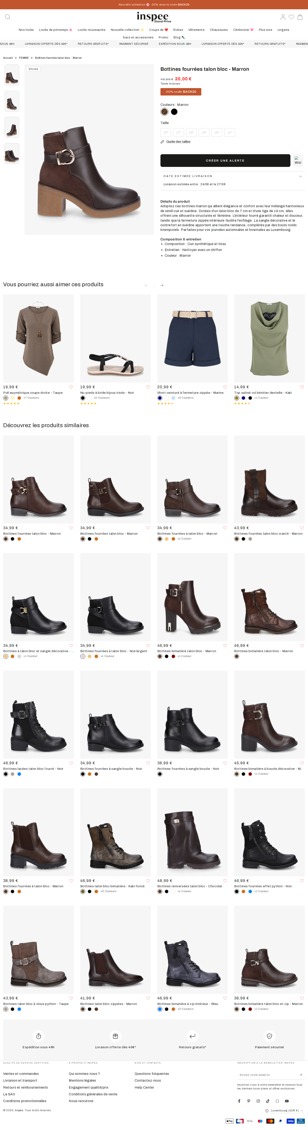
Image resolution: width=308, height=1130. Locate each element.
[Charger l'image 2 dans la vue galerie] (12, 101)
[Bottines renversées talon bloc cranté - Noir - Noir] (166, 891)
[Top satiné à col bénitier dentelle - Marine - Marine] (243, 398)
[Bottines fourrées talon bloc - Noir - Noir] (174, 112)
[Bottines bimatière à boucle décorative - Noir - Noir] (243, 774)
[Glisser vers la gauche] (29, 155)
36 (167, 134)
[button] (7, 17)
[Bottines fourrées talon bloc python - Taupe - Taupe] (12, 774)
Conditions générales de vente (93, 1094)
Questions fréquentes (152, 1073)
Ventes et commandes (21, 1073)
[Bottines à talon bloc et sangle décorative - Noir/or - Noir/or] (166, 538)
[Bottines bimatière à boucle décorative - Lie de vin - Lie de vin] (250, 774)
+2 (102, 397)
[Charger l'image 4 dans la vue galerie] (12, 153)
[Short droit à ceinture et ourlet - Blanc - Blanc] (166, 398)
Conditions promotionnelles (25, 1101)
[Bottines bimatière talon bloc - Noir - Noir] (89, 891)
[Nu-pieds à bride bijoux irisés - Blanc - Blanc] (89, 398)
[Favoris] (291, 17)
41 (231, 134)
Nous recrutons (81, 1101)
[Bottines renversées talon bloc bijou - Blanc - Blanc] (173, 891)
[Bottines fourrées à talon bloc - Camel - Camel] (173, 538)
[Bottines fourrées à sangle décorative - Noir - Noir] (89, 538)
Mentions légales (82, 1080)
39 (205, 134)
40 (218, 134)
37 (180, 134)
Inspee (19, 1110)
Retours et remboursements (25, 1087)
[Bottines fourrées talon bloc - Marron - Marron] (96, 774)
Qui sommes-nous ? (84, 1073)
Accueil (8, 57)
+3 (185, 397)
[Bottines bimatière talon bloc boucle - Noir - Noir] (243, 1009)
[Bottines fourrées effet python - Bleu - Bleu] (250, 891)
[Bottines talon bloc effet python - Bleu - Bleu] (19, 1009)
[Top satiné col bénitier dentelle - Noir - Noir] (250, 398)
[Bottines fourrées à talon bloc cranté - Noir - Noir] (12, 891)
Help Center (144, 1087)
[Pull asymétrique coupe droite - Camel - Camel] (19, 398)
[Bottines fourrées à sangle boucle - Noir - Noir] (12, 538)
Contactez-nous (148, 1080)
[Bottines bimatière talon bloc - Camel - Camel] (96, 891)
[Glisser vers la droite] (149, 155)
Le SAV (9, 1094)
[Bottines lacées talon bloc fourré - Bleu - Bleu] (19, 774)
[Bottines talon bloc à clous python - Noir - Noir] (12, 1009)
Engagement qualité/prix (88, 1087)
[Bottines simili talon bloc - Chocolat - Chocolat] (96, 1009)
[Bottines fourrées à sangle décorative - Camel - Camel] (96, 538)
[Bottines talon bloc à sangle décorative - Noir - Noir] (166, 656)
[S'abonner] (302, 1075)
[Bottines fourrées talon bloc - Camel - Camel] (19, 538)
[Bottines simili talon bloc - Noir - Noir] (89, 1009)
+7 (31, 397)
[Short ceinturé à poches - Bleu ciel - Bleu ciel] (173, 398)
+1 (261, 397)
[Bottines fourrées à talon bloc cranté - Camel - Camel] (19, 891)
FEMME (24, 57)
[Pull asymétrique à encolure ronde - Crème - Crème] (12, 398)
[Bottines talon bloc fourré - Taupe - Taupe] (250, 538)
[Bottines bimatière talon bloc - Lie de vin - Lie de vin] (173, 656)
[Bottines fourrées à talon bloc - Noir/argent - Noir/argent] (19, 656)
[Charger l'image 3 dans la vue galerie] (12, 127)
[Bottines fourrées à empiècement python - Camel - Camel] (243, 891)
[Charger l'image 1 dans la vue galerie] (12, 75)
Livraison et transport (20, 1080)
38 (193, 134)
